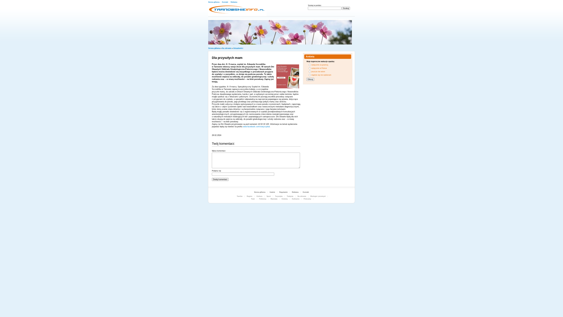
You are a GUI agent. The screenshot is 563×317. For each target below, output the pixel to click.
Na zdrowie (226, 48)
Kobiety (285, 199)
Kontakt (225, 2)
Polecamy (307, 199)
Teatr (253, 199)
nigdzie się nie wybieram (321, 75)
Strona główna (214, 2)
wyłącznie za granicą (319, 65)
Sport (269, 196)
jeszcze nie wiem (318, 72)
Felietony (262, 199)
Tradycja (290, 196)
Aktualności (238, 48)
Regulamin (283, 192)
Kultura (259, 196)
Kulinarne (295, 199)
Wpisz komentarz (218, 151)
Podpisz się (216, 171)
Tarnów (240, 196)
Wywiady (274, 199)
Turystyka (279, 196)
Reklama (234, 2)
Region (249, 196)
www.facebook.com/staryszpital (256, 126)
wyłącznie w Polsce (319, 68)
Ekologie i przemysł (317, 196)
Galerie (272, 192)
